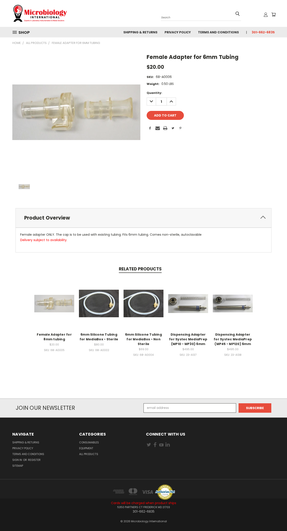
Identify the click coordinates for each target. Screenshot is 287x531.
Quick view (54, 299)
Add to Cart (54, 307)
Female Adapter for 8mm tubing (54, 336)
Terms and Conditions (218, 32)
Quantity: (154, 93)
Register (34, 460)
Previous (275, 517)
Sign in (17, 460)
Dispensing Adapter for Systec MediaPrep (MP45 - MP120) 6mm (233, 339)
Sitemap (17, 466)
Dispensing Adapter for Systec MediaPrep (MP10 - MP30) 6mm (188, 339)
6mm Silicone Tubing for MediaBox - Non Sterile (143, 339)
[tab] (143, 218)
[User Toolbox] (265, 14)
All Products (88, 454)
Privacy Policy (178, 32)
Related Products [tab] (140, 269)
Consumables (89, 442)
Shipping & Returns (140, 32)
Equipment (86, 448)
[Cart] (273, 14)
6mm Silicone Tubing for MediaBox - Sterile (99, 336)
